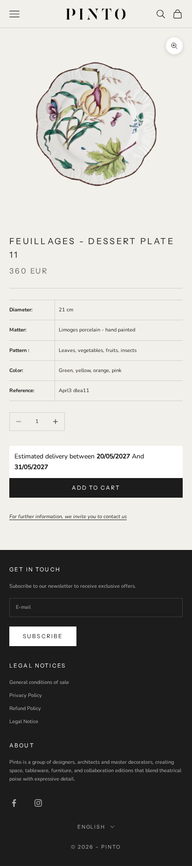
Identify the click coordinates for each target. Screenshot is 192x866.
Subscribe (43, 636)
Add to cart (96, 487)
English (91, 827)
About (21, 745)
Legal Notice (23, 721)
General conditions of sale (39, 682)
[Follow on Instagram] (38, 803)
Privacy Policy (25, 695)
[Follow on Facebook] (14, 803)
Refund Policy (25, 708)
